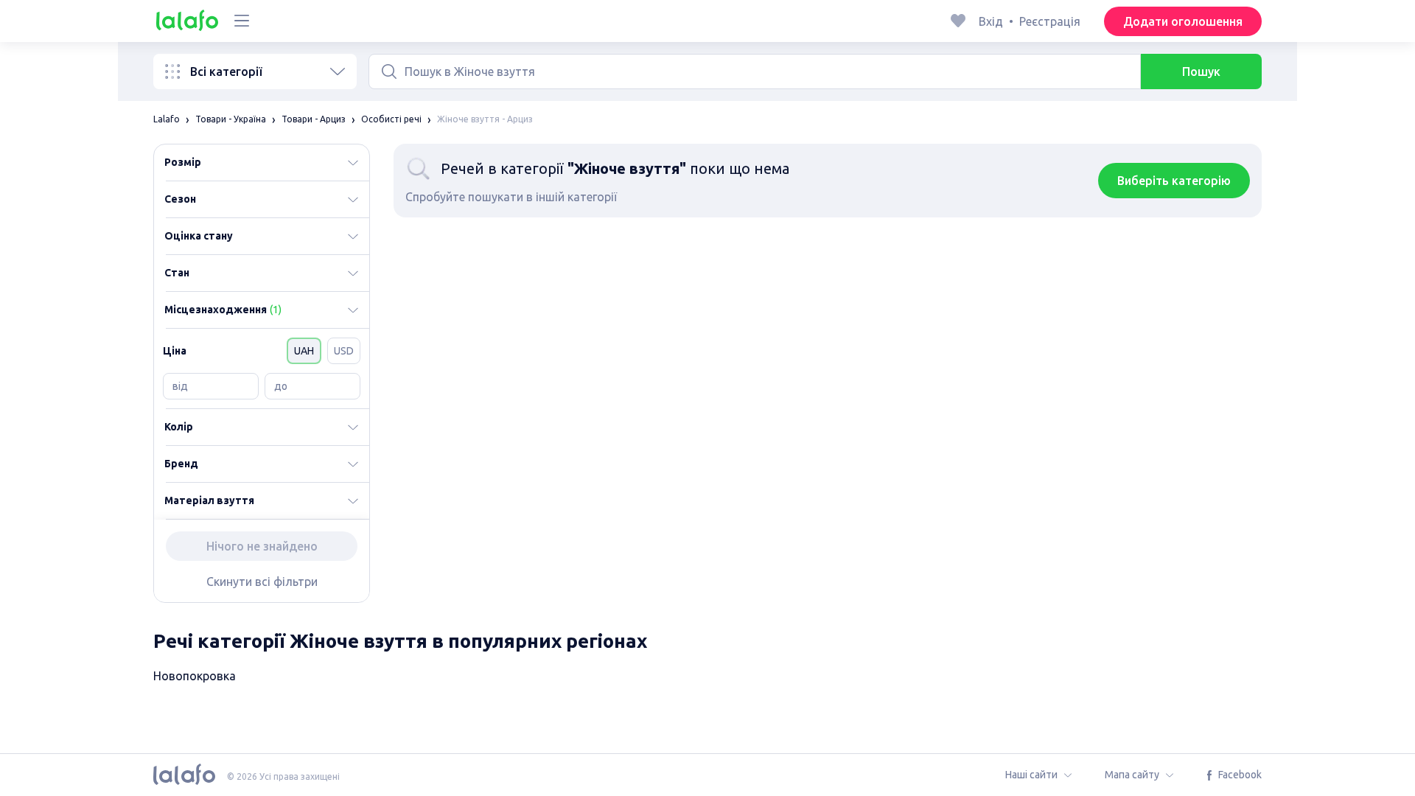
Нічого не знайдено (262, 546)
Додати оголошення (1183, 21)
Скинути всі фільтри (262, 581)
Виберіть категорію (1174, 180)
